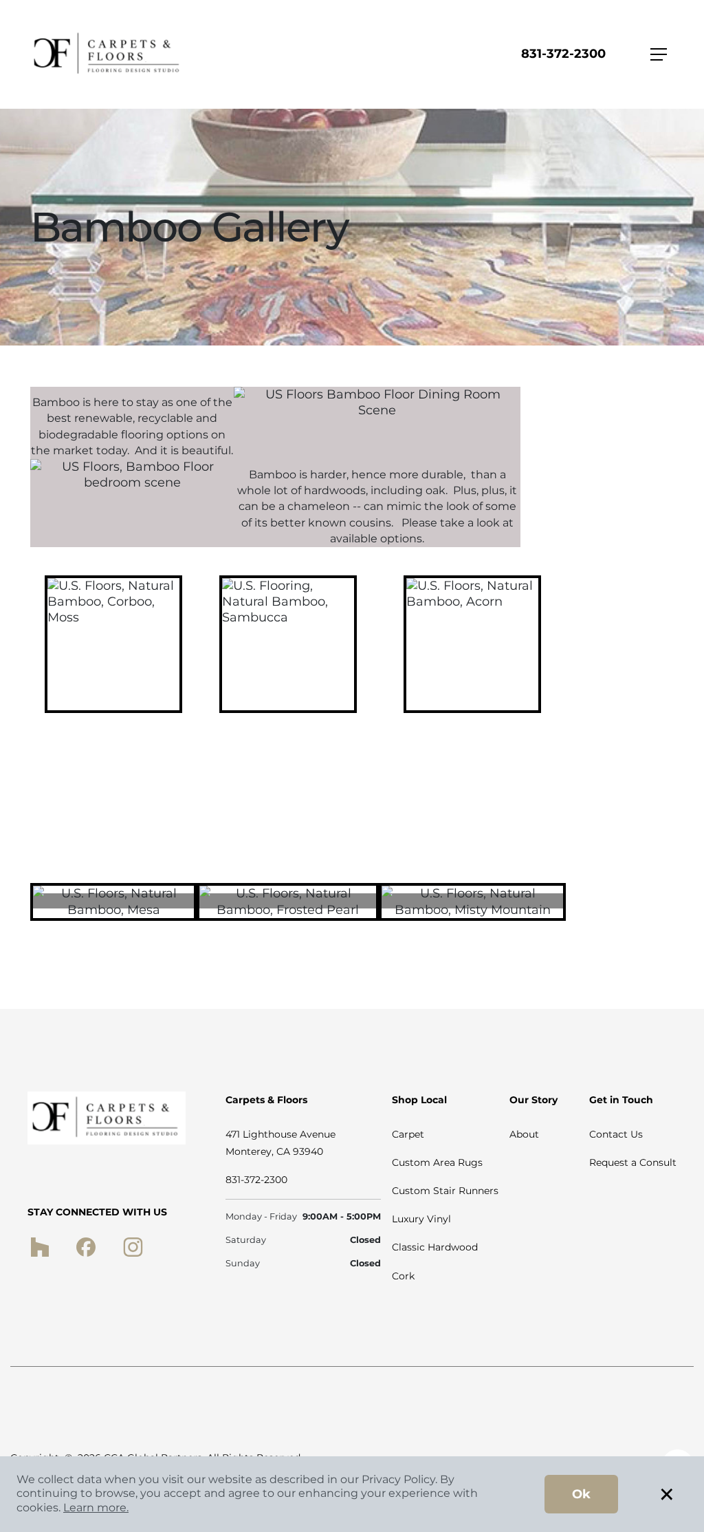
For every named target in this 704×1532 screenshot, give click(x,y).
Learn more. (96, 1507)
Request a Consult (632, 1162)
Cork (403, 1276)
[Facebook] (86, 1246)
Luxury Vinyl (421, 1219)
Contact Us (616, 1134)
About (524, 1134)
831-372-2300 (563, 53)
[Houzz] (39, 1246)
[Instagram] (133, 1246)
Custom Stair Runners (445, 1190)
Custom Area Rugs (437, 1162)
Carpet (408, 1134)
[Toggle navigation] (658, 54)
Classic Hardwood (435, 1247)
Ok (581, 1494)
